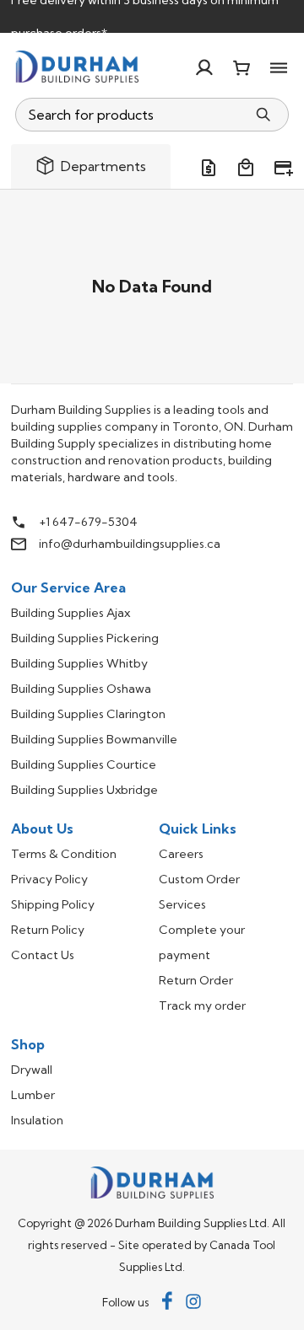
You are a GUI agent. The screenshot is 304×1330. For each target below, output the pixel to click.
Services (182, 904)
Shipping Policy (53, 904)
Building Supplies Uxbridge (84, 789)
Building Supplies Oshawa (81, 688)
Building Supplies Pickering (85, 638)
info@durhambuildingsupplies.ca (129, 543)
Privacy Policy (49, 879)
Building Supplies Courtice (83, 764)
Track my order (202, 1005)
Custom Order (199, 879)
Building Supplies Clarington (88, 713)
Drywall (31, 1069)
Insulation (37, 1120)
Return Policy (47, 929)
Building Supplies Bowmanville (94, 739)
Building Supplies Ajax (70, 612)
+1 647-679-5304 (88, 521)
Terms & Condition (64, 853)
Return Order (196, 980)
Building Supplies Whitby (79, 663)
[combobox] (132, 115)
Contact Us (42, 955)
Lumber (33, 1094)
